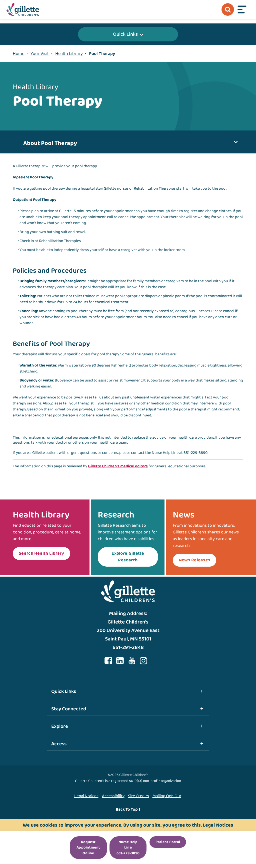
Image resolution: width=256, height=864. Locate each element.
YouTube (132, 660)
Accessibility (113, 796)
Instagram (143, 660)
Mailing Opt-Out (166, 796)
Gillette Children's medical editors (118, 466)
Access (58, 744)
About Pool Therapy (50, 143)
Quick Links (125, 34)
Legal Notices (86, 796)
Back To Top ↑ (128, 809)
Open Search (228, 9)
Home (18, 53)
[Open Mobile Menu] (242, 9)
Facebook (108, 660)
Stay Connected (68, 709)
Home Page (22, 9)
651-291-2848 (128, 647)
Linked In (120, 660)
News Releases (194, 560)
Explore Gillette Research (128, 557)
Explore (59, 726)
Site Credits (138, 796)
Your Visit (39, 53)
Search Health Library (41, 553)
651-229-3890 (196, 453)
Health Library (69, 53)
